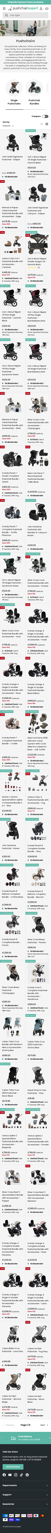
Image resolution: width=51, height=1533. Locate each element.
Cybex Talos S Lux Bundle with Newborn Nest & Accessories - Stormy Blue (12, 1046)
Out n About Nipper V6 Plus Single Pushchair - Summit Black (11, 316)
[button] (47, 8)
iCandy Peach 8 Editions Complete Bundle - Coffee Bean (12, 894)
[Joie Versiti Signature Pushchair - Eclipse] (12, 142)
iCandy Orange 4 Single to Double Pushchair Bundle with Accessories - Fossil (38, 635)
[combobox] (25, 15)
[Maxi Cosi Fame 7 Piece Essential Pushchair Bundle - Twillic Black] (38, 458)
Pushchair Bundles (34, 102)
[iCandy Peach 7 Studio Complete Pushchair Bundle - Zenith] (12, 458)
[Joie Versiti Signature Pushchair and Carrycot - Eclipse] (38, 193)
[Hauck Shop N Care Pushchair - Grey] (38, 1075)
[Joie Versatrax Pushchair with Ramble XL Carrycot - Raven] (38, 512)
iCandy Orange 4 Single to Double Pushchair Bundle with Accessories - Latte (38, 1299)
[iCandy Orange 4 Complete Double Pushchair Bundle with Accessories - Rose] (38, 1228)
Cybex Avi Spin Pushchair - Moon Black (36, 1399)
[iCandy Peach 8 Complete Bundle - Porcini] (12, 924)
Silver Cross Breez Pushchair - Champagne (10, 990)
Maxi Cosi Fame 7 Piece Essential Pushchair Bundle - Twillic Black (37, 477)
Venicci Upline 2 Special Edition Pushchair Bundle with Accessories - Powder (38, 1140)
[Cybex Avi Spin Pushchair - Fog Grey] (38, 1333)
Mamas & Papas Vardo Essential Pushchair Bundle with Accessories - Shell (12, 424)
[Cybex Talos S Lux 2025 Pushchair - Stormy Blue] (38, 1027)
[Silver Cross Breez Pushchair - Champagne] (12, 972)
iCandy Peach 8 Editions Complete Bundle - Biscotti (37, 894)
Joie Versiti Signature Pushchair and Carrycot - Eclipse (38, 210)
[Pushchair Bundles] (34, 87)
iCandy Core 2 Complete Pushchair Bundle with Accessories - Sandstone (37, 993)
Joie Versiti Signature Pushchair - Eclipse (12, 158)
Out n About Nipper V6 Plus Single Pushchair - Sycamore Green (11, 370)
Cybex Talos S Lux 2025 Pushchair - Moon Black (10, 1093)
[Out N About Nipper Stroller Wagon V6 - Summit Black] (38, 244)
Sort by (6, 122)
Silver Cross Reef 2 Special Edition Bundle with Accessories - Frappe (12, 1196)
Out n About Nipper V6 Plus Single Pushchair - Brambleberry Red (37, 316)
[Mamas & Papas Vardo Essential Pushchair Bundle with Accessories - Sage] (12, 192)
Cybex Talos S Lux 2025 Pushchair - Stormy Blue (36, 1044)
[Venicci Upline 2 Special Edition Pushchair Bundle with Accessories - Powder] (38, 1121)
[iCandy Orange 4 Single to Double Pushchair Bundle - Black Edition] (38, 669)
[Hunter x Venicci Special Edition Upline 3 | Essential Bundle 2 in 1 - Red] (12, 782)
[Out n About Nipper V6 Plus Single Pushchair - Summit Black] (12, 297)
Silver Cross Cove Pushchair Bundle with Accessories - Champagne (38, 424)
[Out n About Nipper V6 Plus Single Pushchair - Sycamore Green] (12, 351)
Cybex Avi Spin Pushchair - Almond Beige (11, 1399)
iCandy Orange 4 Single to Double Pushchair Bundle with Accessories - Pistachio (12, 1300)
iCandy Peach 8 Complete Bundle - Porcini (11, 942)
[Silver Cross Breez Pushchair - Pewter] (38, 924)
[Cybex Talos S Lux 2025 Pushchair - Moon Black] (12, 1075)
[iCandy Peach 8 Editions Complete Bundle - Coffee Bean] (12, 876)
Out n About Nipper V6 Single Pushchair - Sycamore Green (12, 583)
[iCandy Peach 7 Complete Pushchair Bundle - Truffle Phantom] (12, 511)
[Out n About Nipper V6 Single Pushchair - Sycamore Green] (12, 565)
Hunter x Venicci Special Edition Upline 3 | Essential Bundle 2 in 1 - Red (12, 801)
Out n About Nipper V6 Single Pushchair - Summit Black (38, 159)
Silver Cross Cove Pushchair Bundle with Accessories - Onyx (12, 633)
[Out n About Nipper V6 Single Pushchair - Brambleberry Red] (38, 351)
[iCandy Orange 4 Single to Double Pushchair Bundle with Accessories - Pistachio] (12, 1280)
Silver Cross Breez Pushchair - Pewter (37, 941)
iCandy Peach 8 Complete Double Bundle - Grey (36, 848)
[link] (10, 1425)
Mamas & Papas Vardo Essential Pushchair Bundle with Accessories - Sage (12, 212)
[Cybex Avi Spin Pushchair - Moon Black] (38, 1381)
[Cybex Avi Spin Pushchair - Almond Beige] (12, 1381)
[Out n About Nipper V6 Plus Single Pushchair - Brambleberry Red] (38, 297)
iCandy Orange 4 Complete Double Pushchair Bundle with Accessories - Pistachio (12, 1249)
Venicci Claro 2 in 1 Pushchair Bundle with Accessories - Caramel (12, 263)
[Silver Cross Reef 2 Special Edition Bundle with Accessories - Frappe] (12, 1177)
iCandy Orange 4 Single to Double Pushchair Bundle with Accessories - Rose (12, 688)
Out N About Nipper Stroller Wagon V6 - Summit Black (37, 261)
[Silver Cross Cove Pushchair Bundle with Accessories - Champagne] (38, 405)
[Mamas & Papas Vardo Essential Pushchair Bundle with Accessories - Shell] (12, 404)
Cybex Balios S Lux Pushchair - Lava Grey (12, 1350)
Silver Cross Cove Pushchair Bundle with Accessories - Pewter (38, 583)
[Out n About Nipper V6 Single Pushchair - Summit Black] (38, 142)
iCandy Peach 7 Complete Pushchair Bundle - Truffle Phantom (12, 531)
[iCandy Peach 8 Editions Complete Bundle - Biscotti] (38, 876)
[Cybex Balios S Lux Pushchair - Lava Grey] (12, 1333)
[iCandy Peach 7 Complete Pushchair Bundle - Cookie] (12, 723)
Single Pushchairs (14, 102)
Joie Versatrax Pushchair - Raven (10, 847)
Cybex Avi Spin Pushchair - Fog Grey (38, 1350)
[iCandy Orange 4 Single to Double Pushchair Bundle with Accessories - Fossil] (38, 616)
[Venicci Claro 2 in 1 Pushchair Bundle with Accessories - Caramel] (12, 243)
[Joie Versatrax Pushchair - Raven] (12, 830)
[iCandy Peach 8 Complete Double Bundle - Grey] (38, 830)
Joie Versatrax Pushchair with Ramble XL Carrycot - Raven (38, 531)
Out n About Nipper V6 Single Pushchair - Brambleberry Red (38, 368)
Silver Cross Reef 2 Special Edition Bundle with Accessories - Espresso (38, 1196)
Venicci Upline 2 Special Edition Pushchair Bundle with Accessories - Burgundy (12, 1141)
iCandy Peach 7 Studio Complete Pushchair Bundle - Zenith (11, 477)
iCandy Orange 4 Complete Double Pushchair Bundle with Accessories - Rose (38, 1247)
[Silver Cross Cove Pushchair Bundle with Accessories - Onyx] (12, 616)
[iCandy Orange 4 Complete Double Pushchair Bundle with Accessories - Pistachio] (12, 1228)
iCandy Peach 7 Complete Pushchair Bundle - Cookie (12, 740)
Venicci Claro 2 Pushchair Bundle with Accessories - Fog (38, 800)
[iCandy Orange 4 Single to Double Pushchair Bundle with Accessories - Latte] (38, 1280)
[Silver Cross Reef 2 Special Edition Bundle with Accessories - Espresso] (38, 1177)
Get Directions (13, 1467)
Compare (36, 116)
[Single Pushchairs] (14, 87)
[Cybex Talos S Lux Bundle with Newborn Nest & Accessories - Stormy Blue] (12, 1026)
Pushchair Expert (14, 1527)
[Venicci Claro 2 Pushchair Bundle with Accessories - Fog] (38, 782)
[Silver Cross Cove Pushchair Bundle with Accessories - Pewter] (38, 565)
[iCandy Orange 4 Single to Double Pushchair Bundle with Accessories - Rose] (12, 669)
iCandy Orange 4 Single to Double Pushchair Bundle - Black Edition (37, 689)
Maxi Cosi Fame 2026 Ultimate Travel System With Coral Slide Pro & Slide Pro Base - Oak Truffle (38, 743)
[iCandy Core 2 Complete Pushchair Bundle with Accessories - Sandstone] (38, 972)
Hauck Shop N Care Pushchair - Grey (37, 1091)
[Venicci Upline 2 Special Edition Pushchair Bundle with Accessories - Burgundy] (12, 1121)
